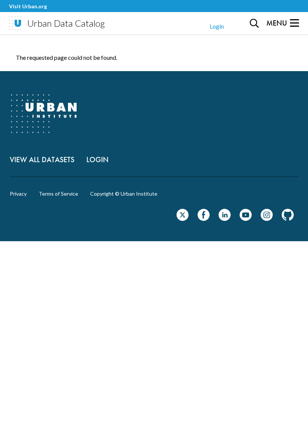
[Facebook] (204, 218)
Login (217, 26)
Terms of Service (58, 194)
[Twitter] (183, 218)
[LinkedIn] (225, 218)
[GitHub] (288, 218)
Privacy (18, 194)
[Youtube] (246, 218)
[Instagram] (267, 218)
